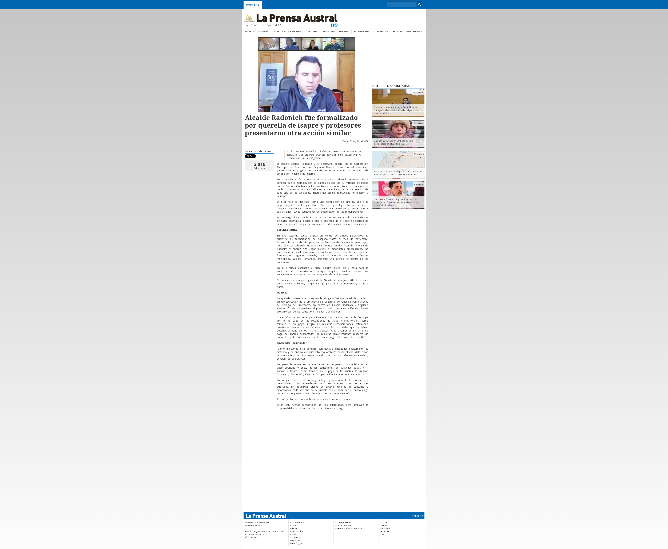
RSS (382, 534)
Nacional (344, 31)
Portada (252, 5)
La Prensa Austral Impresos (348, 528)
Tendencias (381, 31)
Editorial (262, 31)
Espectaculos (296, 531)
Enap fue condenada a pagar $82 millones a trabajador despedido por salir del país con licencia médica (396, 110)
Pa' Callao (313, 31)
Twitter (383, 525)
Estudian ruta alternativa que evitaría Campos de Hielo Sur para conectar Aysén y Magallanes (398, 173)
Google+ (384, 531)
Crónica (249, 31)
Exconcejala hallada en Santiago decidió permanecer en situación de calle (393, 142)
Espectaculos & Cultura (288, 31)
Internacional (362, 31)
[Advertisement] (306, 424)
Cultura (293, 534)
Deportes (397, 31)
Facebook (385, 528)
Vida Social (329, 31)
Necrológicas (414, 31)
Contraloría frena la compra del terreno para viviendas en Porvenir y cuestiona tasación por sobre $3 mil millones (397, 202)
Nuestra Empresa (343, 525)
